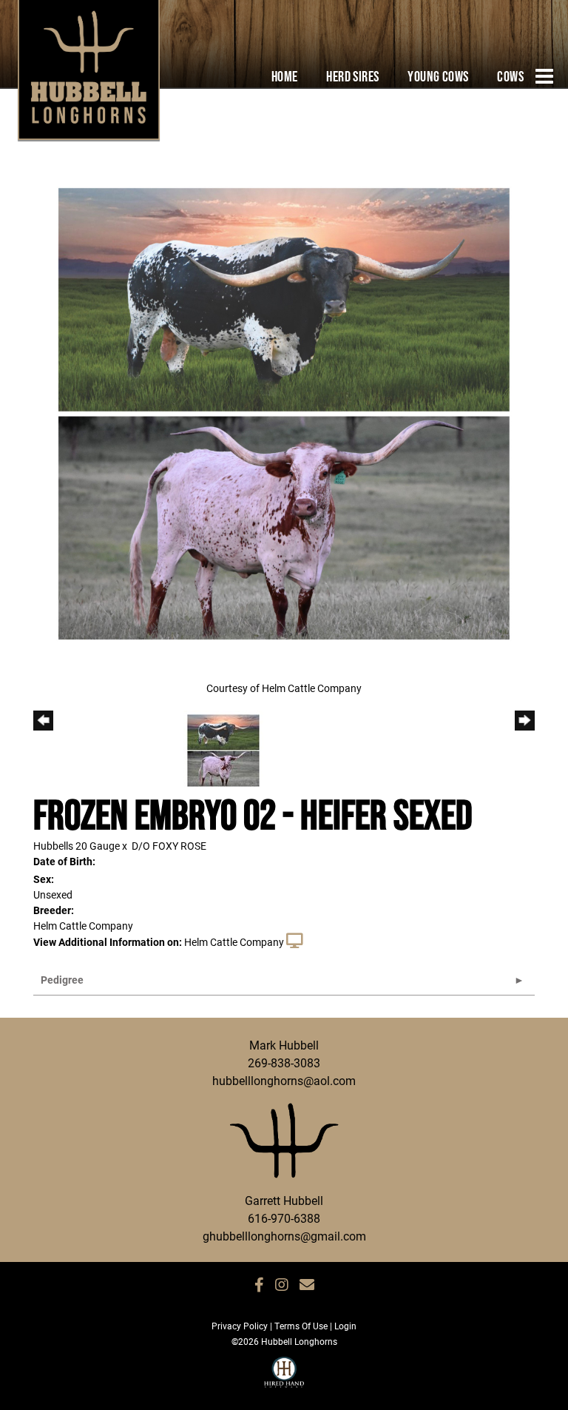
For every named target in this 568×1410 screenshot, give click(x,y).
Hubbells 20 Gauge (76, 846)
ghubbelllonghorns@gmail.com (284, 1235)
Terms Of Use (301, 1326)
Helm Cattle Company (234, 942)
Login (345, 1326)
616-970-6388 (284, 1218)
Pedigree (62, 980)
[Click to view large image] (284, 413)
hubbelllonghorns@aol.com (284, 1080)
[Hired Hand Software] (284, 1379)
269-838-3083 (284, 1062)
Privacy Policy (240, 1326)
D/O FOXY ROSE (169, 846)
